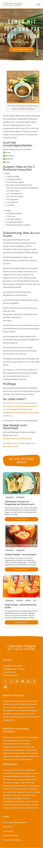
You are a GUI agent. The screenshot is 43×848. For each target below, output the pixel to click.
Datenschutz (8, 831)
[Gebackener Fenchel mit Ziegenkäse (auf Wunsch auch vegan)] (21, 483)
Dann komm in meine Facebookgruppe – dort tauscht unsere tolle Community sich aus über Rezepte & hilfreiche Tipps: (20, 406)
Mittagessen (20, 497)
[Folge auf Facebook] (5, 681)
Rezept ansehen (21, 519)
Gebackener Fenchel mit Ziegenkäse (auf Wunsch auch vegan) (19, 504)
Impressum (8, 827)
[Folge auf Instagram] (16, 681)
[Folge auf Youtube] (22, 681)
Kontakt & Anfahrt (10, 835)
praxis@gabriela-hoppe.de (14, 669)
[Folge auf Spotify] (5, 687)
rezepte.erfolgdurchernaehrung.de (17, 438)
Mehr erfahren (21, 50)
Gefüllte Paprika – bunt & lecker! (20, 554)
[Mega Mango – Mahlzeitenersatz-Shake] (21, 586)
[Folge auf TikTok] (34, 681)
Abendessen (10, 497)
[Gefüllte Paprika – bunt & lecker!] (21, 536)
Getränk (28, 600)
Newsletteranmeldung (12, 840)
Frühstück (19, 600)
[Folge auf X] (11, 681)
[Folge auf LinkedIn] (28, 681)
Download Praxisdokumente (15, 822)
